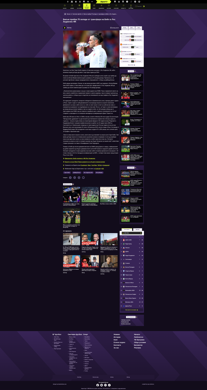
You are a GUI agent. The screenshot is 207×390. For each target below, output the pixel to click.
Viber (89, 165)
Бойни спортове (89, 359)
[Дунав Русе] (131, 2)
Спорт (94, 8)
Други (70, 370)
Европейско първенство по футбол (73, 362)
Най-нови (131, 71)
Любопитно (101, 8)
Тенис (86, 341)
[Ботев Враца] (127, 2)
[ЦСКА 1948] (80, 2)
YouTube (94, 165)
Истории (109, 8)
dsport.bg (69, 27)
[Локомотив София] (139, 2)
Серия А (127, 51)
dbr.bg (64, 253)
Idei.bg (111, 377)
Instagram (106, 165)
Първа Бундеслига (72, 341)
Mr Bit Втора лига (57, 339)
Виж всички (131, 65)
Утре (138, 28)
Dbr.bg (128, 377)
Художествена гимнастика (88, 353)
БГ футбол (79, 8)
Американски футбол (88, 368)
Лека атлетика (88, 345)
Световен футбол (86, 8)
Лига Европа (72, 351)
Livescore (116, 8)
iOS (103, 168)
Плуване (87, 361)
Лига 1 (71, 346)
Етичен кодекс (119, 342)
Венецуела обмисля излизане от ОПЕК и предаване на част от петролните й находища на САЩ (109, 248)
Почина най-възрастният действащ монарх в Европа (89, 270)
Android (97, 168)
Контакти (117, 345)
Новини (72, 8)
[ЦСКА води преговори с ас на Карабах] (131, 218)
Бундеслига (129, 58)
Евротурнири (57, 348)
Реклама (137, 348)
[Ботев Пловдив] (88, 2)
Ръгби (86, 371)
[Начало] (65, 14)
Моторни (87, 357)
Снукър (86, 363)
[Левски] (72, 2)
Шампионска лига (72, 349)
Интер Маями (99, 172)
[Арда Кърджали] (84, 2)
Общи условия (140, 342)
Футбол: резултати (125, 323)
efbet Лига (128, 33)
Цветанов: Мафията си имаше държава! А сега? (71, 270)
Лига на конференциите (73, 354)
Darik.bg (79, 377)
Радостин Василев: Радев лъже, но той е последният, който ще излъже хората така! (90, 248)
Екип (115, 340)
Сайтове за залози (125, 319)
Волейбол (87, 337)
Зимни (86, 355)
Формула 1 (87, 343)
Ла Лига (127, 44)
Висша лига (72, 337)
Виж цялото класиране (130, 309)
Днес (131, 28)
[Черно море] (123, 2)
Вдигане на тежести (87, 347)
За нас (116, 348)
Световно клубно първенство (72, 367)
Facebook (84, 165)
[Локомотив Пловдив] (135, 2)
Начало (64, 8)
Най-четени (130, 167)
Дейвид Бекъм (76, 172)
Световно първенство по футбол (73, 358)
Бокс (86, 350)
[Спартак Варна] (115, 2)
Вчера (124, 28)
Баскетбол (87, 339)
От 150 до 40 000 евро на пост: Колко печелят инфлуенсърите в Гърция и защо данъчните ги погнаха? (71, 249)
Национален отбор (57, 346)
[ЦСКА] (76, 2)
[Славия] (119, 2)
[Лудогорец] (68, 2)
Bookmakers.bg (125, 321)
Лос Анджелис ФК (88, 172)
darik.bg (83, 251)
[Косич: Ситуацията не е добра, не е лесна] (131, 122)
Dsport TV (123, 8)
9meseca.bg (95, 377)
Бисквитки (138, 345)
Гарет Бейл (67, 172)
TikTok (100, 165)
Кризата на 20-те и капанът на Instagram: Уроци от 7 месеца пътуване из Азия (108, 270)
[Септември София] (92, 1)
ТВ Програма (131, 8)
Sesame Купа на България (58, 343)
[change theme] (144, 6)
